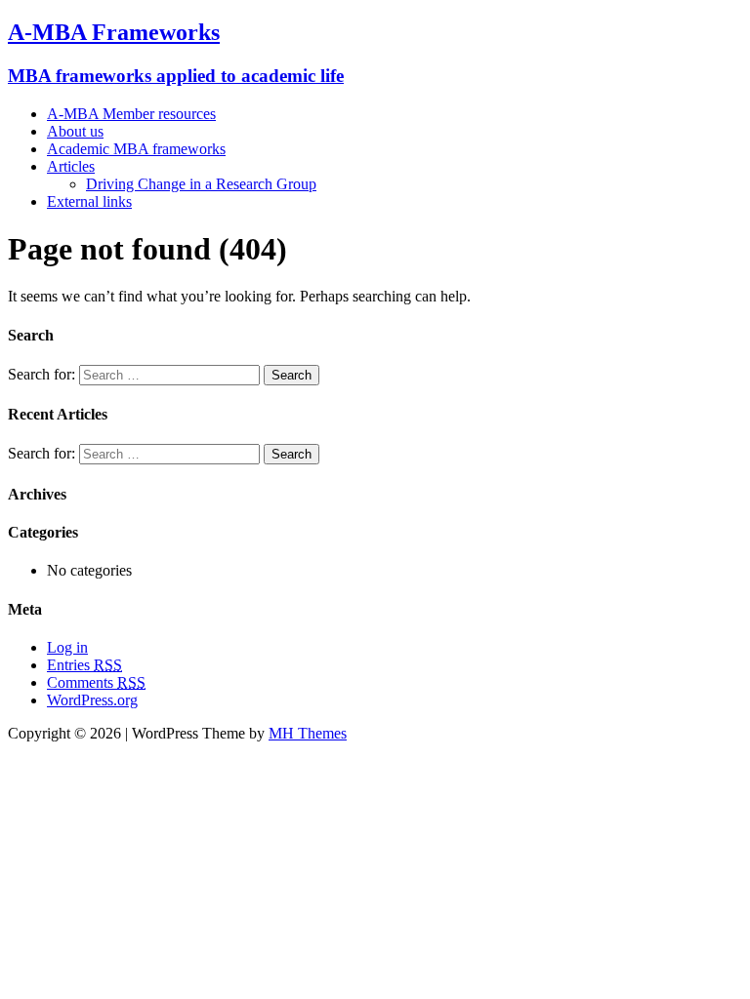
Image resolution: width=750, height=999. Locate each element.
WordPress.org (92, 700)
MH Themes (308, 733)
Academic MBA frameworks (136, 148)
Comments (96, 682)
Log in (67, 647)
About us (75, 131)
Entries (84, 665)
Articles (71, 166)
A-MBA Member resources (131, 113)
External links (89, 201)
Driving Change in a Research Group (201, 184)
